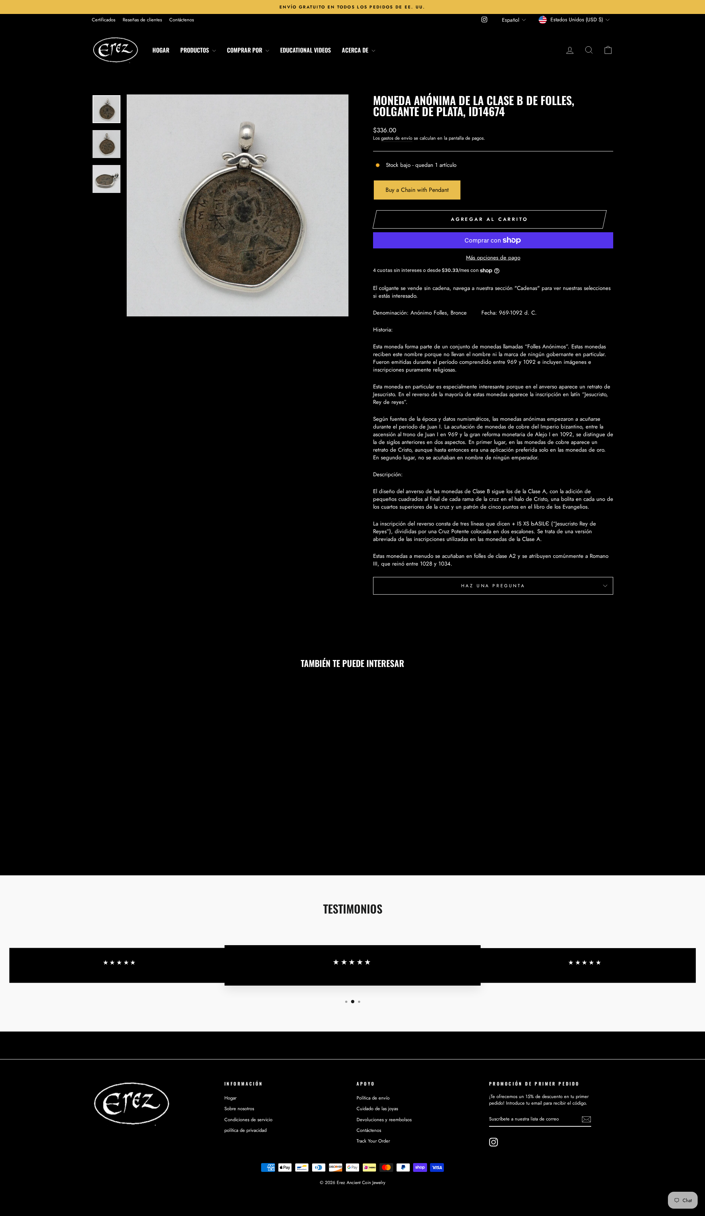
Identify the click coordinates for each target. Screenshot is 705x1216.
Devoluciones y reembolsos (384, 1119)
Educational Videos (305, 50)
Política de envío (373, 1097)
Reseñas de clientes (142, 19)
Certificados (103, 19)
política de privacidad (245, 1130)
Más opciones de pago (493, 258)
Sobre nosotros (239, 1108)
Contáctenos (181, 19)
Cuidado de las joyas (377, 1108)
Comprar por (245, 50)
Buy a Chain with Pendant (417, 190)
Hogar (160, 50)
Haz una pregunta (493, 585)
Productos (195, 50)
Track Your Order (373, 1140)
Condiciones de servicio (248, 1119)
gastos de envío (396, 138)
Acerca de (356, 50)
